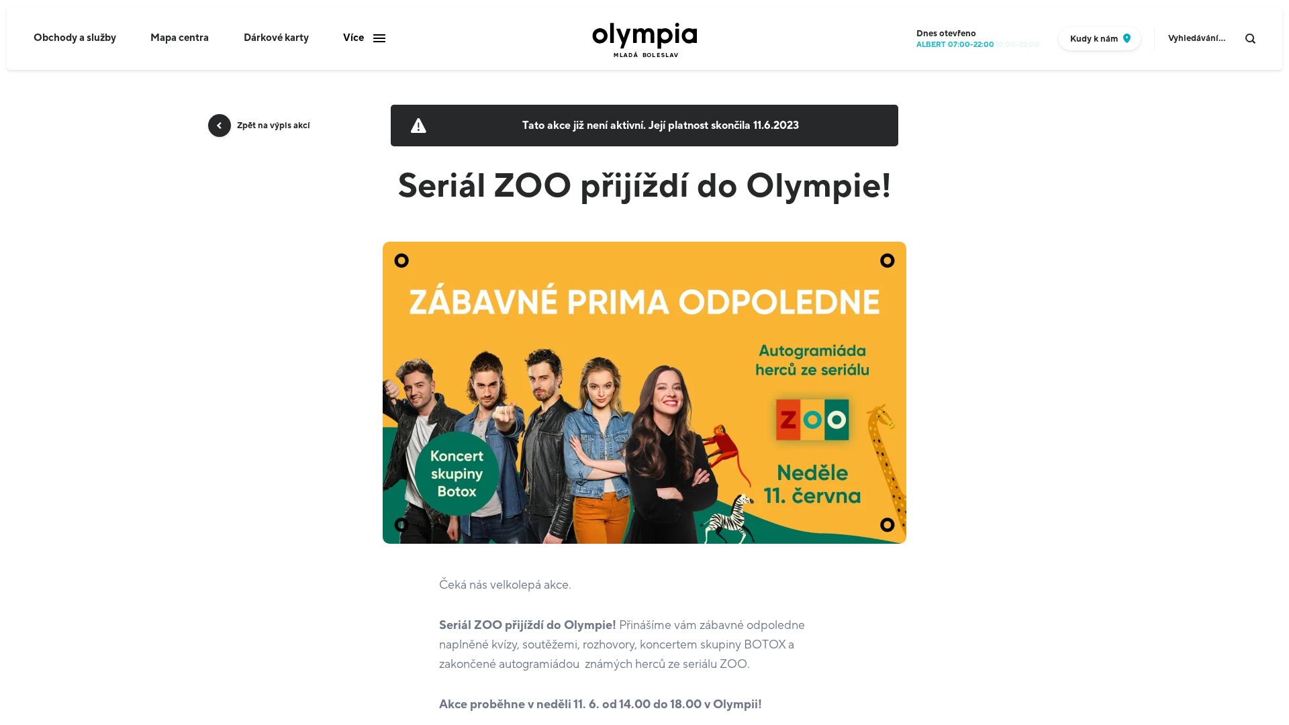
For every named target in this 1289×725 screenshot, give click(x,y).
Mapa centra (179, 38)
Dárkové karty (276, 38)
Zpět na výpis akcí (273, 125)
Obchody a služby (75, 38)
